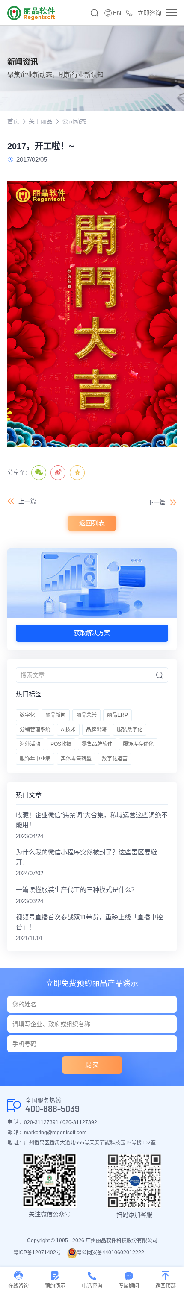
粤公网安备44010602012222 (110, 1253)
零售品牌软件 (97, 744)
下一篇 (157, 502)
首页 (13, 121)
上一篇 (27, 501)
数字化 (27, 715)
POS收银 (60, 744)
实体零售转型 (76, 759)
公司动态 (74, 121)
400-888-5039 (52, 1108)
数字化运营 (115, 759)
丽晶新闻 (55, 715)
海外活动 (30, 744)
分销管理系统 (35, 730)
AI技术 (68, 730)
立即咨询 (149, 12)
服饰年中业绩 (35, 759)
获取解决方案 (92, 632)
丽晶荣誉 (86, 715)
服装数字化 (129, 730)
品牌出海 (96, 730)
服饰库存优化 (138, 744)
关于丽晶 (41, 121)
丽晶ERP (117, 715)
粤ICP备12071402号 (37, 1253)
